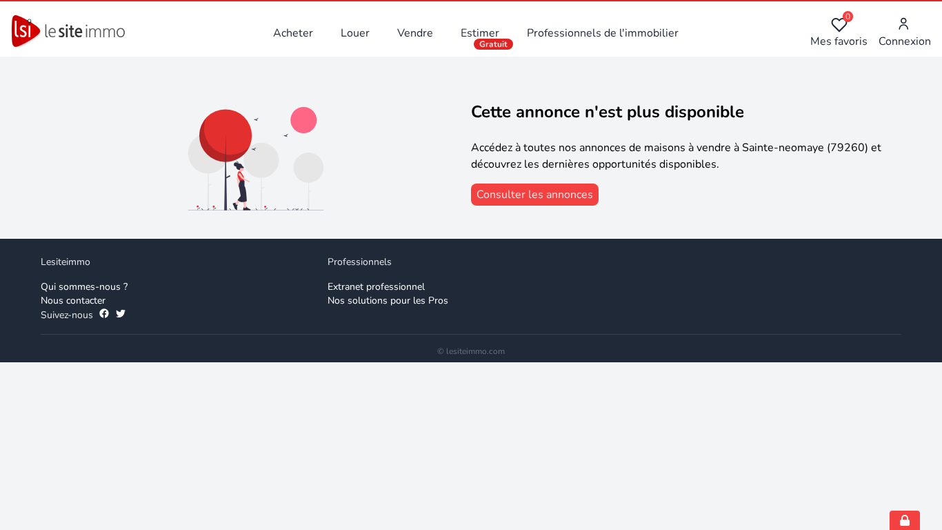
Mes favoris (839, 33)
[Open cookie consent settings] (905, 520)
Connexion (905, 41)
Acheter (293, 33)
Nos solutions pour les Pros (388, 300)
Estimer (480, 33)
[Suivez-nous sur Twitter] (120, 315)
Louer (355, 33)
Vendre (415, 33)
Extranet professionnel (376, 286)
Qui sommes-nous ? (84, 286)
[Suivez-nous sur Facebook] (104, 315)
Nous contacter (73, 300)
